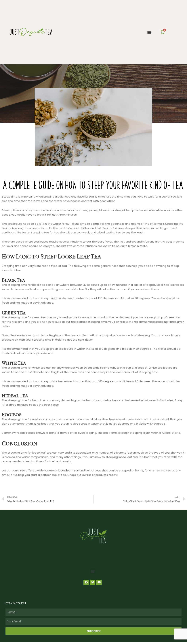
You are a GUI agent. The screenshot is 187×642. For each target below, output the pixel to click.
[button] (149, 32)
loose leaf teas (68, 470)
